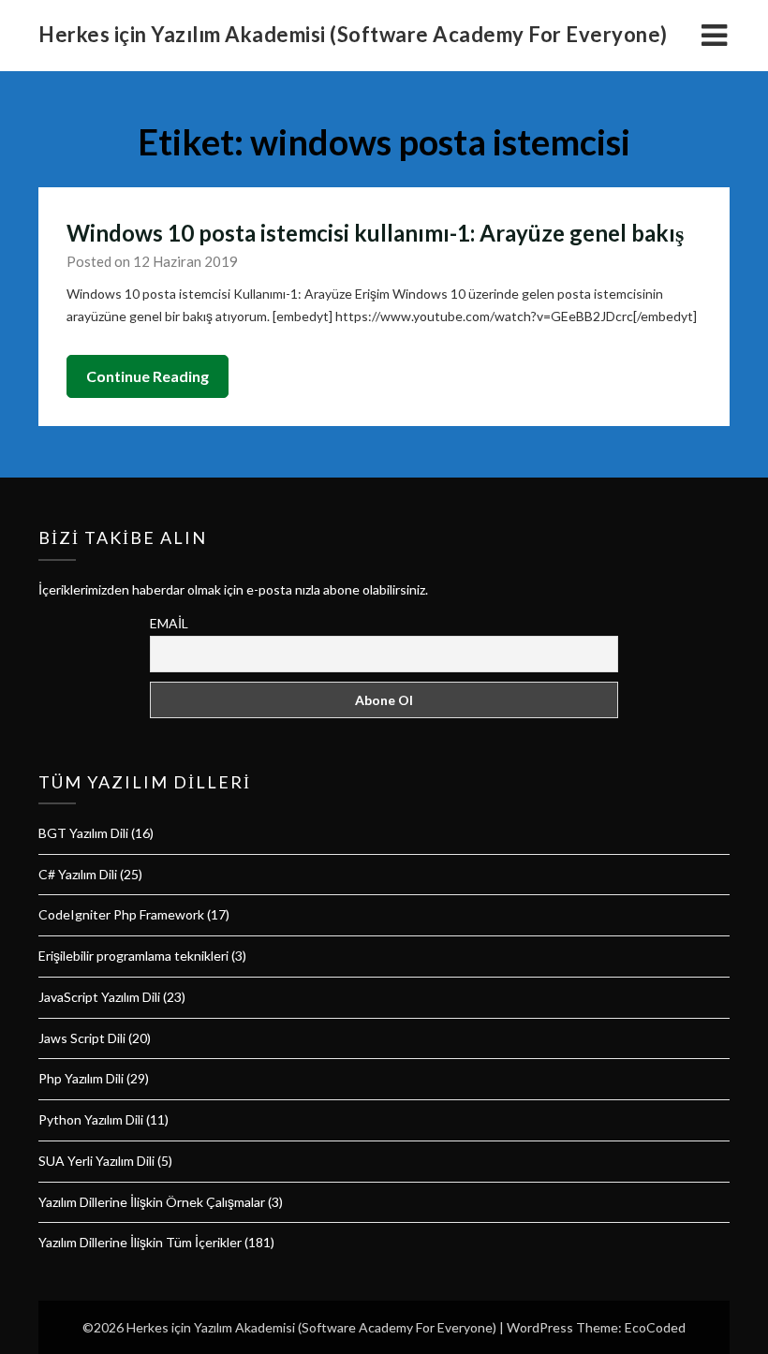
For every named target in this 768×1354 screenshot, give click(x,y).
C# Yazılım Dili (77, 874)
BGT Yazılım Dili (83, 833)
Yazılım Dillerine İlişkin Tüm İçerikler (140, 1242)
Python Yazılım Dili (90, 1119)
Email (169, 623)
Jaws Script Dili (82, 1038)
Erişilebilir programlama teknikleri (133, 956)
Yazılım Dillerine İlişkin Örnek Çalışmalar (151, 1202)
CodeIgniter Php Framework (121, 914)
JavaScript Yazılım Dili (99, 997)
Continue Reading (147, 376)
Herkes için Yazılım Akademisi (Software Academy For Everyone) (353, 34)
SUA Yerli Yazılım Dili (96, 1161)
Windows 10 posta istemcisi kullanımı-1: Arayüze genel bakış (375, 232)
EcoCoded (655, 1327)
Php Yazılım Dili (81, 1078)
